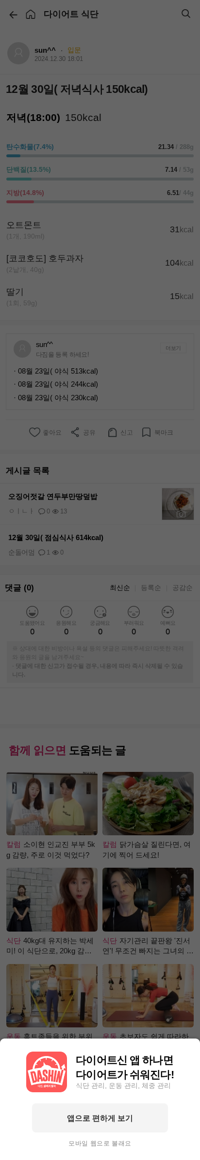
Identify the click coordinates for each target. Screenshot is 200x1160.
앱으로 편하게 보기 (100, 1118)
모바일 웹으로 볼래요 (99, 1143)
